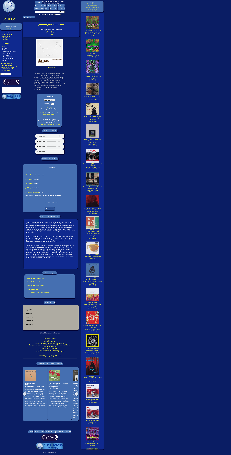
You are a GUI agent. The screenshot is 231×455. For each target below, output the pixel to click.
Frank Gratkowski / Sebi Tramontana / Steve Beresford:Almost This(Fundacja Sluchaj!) (92, 257)
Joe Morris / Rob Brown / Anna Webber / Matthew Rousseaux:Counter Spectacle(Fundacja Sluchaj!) (92, 211)
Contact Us (5, 60)
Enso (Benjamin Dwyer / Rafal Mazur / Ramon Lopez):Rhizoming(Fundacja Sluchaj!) (92, 118)
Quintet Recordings (49, 347)
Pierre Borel (29, 175)
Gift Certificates (7, 57)
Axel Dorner (29, 179)
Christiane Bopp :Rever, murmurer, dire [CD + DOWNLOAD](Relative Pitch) (92, 305)
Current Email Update (8, 51)
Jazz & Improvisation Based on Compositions (49, 343)
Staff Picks (5, 50)
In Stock (49, 107)
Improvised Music (49, 338)
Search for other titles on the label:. (49, 356)
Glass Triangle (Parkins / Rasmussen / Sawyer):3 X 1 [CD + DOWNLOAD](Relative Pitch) (92, 351)
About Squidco (7, 34)
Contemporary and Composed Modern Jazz (50, 352)
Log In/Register (52, 5)
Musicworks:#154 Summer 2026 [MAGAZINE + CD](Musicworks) (92, 378)
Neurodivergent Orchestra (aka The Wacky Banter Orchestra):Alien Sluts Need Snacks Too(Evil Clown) (92, 33)
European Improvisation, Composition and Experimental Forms (49, 345)
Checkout (5, 39)
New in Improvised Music (50, 348)
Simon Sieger (29, 183)
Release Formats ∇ (7, 63)
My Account (6, 36)
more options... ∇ (28, 17)
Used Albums (6, 53)
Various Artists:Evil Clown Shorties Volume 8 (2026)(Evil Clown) (92, 77)
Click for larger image (50, 67)
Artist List (5, 43)
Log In (42, 112)
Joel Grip (28, 188)
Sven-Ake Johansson (32, 192)
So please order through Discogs (49, 124)
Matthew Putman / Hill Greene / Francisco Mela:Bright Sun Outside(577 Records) (92, 189)
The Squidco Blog (7, 58)
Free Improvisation (50, 341)
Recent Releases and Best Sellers (49, 350)
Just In (47, 8)
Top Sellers (5, 55)
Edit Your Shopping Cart (11, 28)
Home (31, 432)
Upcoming (61, 8)
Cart (36, 5)
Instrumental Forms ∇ (9, 67)
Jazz (49, 340)
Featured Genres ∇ (8, 65)
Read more (49, 209)
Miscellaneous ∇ (7, 70)
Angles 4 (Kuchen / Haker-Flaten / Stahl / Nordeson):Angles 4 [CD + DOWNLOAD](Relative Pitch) (92, 328)
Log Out (6, 38)
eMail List (5, 46)
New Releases (39, 8)
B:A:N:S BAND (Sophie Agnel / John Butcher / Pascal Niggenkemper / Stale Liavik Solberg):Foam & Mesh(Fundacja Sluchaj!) (92, 234)
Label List (5, 45)
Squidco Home (6, 33)
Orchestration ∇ (7, 69)
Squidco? (61, 5)
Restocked (53, 8)
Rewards (4, 48)
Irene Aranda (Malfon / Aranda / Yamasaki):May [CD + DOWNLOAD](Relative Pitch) (92, 166)
